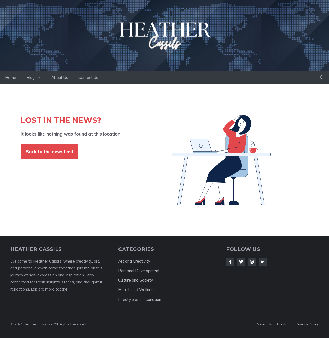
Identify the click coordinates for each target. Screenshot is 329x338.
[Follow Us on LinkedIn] (263, 262)
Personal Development (139, 270)
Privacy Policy (307, 324)
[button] (322, 77)
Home (10, 77)
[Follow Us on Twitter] (241, 262)
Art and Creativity (134, 261)
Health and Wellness (137, 289)
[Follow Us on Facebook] (230, 262)
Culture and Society (135, 280)
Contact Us (88, 77)
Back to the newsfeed (49, 151)
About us (264, 324)
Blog (30, 77)
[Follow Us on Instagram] (252, 262)
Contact (284, 324)
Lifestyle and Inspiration (139, 299)
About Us (59, 77)
